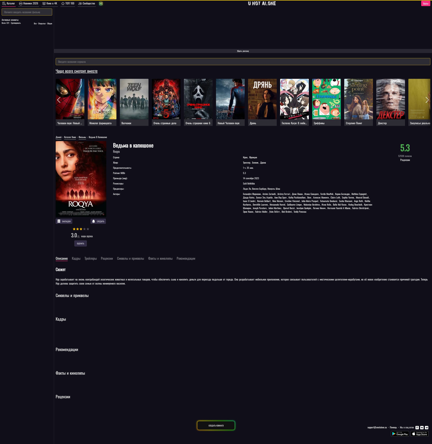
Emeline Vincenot (292, 201)
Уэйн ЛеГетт (274, 211)
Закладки (66, 221)
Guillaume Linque (294, 204)
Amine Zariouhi (269, 194)
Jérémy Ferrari (284, 194)
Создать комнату (216, 425)
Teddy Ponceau (299, 211)
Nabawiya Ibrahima (311, 204)
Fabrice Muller (261, 211)
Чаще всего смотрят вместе (77, 71)
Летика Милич (319, 208)
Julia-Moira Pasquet (310, 201)
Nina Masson (278, 201)
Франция (253, 157)
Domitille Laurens (260, 204)
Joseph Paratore (259, 208)
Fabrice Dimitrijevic (361, 208)
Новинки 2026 (30, 3)
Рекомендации (67, 349)
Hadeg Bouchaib (355, 204)
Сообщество (88, 3)
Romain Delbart (263, 201)
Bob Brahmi (286, 211)
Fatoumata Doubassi (328, 201)
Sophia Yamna (348, 197)
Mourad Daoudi (362, 197)
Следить (100, 221)
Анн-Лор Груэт (280, 197)
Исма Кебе (326, 204)
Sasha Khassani (345, 201)
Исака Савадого (311, 194)
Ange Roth (358, 201)
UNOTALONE (262, 3)
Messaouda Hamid (277, 204)
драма (263, 162)
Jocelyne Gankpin (304, 208)
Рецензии (63, 396)
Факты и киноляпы (70, 373)
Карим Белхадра (342, 194)
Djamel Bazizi (288, 208)
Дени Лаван (297, 194)
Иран (245, 157)
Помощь (393, 427)
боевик (255, 162)
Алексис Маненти (321, 197)
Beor (309, 197)
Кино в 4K (51, 3)
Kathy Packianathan (297, 197)
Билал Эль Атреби (264, 197)
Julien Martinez (275, 208)
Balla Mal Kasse (339, 204)
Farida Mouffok (327, 194)
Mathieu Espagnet (359, 194)
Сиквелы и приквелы (72, 295)
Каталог (10, 3)
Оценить (80, 243)
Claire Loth (335, 197)
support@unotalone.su (377, 427)
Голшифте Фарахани (252, 194)
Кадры (61, 319)
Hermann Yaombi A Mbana (339, 208)
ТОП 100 (69, 3)
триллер (247, 162)
